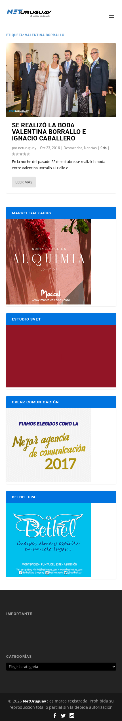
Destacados (73, 147)
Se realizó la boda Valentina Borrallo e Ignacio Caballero (49, 132)
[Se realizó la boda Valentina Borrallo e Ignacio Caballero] (61, 80)
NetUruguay (34, 701)
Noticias (90, 147)
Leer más (23, 182)
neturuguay (27, 147)
